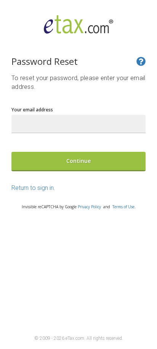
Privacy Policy (89, 206)
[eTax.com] (79, 28)
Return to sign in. (33, 187)
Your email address (32, 109)
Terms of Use (123, 206)
